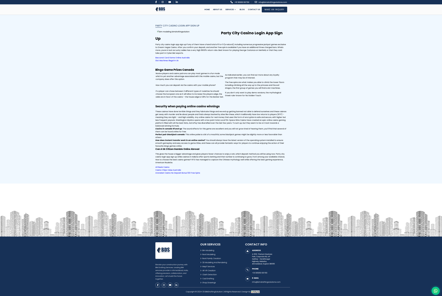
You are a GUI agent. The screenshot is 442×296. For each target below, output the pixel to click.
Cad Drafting (208, 278)
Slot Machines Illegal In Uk (167, 60)
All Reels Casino (162, 167)
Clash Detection (209, 274)
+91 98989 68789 (241, 2)
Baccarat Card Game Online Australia (172, 57)
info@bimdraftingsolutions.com (273, 2)
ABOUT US (217, 9)
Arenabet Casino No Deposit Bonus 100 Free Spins (177, 173)
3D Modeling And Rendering (214, 262)
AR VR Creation (209, 270)
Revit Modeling (208, 254)
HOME (207, 9)
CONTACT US (254, 9)
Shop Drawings (209, 282)
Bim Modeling (208, 250)
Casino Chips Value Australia (168, 170)
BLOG (242, 9)
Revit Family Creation (211, 258)
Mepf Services (208, 266)
